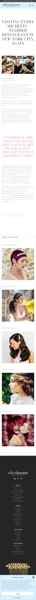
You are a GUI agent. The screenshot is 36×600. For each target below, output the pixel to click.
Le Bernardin (27, 174)
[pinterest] (21, 478)
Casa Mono (26, 189)
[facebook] (18, 478)
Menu (30, 5)
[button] (33, 577)
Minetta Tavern (20, 114)
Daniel (8, 176)
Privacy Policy (17, 597)
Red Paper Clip (20, 199)
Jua (30, 199)
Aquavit (13, 202)
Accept (18, 593)
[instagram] (15, 478)
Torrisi (6, 195)
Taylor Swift (15, 95)
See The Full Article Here (13, 214)
